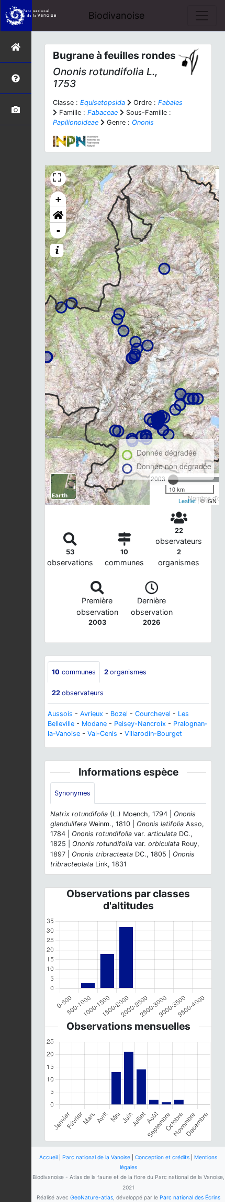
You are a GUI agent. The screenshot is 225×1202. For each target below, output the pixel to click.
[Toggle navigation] (202, 15)
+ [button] (58, 199)
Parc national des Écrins (190, 1197)
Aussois (60, 714)
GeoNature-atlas (91, 1197)
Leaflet (187, 500)
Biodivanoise (116, 15)
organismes (125, 672)
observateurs (78, 693)
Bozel (119, 714)
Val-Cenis (102, 733)
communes (74, 672)
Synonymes (72, 793)
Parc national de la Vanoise (96, 1157)
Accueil (48, 1157)
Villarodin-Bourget (153, 733)
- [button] (58, 230)
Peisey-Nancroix (140, 724)
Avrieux (91, 714)
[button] (58, 215)
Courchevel (153, 714)
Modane (94, 724)
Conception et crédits (162, 1157)
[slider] (173, 479)
